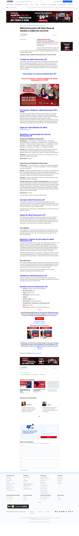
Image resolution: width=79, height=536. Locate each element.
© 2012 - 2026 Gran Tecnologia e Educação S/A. (15, 511)
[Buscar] (17, 2)
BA (34, 7)
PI (55, 7)
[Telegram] (72, 511)
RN (60, 7)
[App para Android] (61, 511)
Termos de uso (39, 511)
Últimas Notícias (10, 4)
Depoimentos (59, 477)
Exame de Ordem (43, 480)
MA (43, 7)
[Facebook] (68, 511)
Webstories (70, 4)
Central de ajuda (27, 477)
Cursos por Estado (43, 488)
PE (53, 7)
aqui (36, 156)
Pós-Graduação (43, 483)
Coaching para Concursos (44, 478)
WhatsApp (26, 480)
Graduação (42, 482)
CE (36, 7)
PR (56, 7)
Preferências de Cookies (10, 490)
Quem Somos (8, 477)
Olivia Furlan (22, 392)
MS (46, 7)
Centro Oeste (30, 25)
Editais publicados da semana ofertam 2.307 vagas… (25, 390)
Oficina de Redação (43, 491)
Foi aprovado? (28, 488)
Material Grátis (60, 478)
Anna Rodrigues (24, 34)
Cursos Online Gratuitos (44, 493)
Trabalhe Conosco (9, 488)
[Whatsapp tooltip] (66, 511)
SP (70, 7)
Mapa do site (47, 511)
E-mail (25, 482)
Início (21, 25)
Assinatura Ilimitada (67, 1)
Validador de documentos (10, 483)
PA (50, 7)
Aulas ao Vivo (59, 480)
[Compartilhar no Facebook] (52, 35)
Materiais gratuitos (62, 4)
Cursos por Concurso (44, 485)
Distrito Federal (36, 25)
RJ (58, 7)
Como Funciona (9, 478)
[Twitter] (70, 511)
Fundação (39, 41)
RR (63, 7)
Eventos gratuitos (58, 1)
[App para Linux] (57, 511)
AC (27, 7)
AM (31, 7)
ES (39, 7)
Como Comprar (9, 480)
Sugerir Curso (59, 483)
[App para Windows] (55, 511)
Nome (21, 458)
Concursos (26, 4)
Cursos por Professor (44, 490)
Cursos (31, 4)
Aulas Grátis (59, 482)
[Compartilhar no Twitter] (54, 35)
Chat (25, 478)
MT (48, 7)
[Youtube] (63, 511)
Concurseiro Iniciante (52, 4)
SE (68, 7)
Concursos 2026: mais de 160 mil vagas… (39, 390)
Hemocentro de (47, 41)
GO (41, 7)
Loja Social (8, 482)
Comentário (22, 445)
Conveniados (8, 485)
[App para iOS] (59, 511)
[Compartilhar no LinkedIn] (55, 35)
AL (29, 7)
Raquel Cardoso (36, 391)
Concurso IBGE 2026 (18, 4)
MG (44, 7)
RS (65, 7)
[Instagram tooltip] (64, 511)
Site (20, 465)
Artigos (36, 4)
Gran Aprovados (43, 4)
